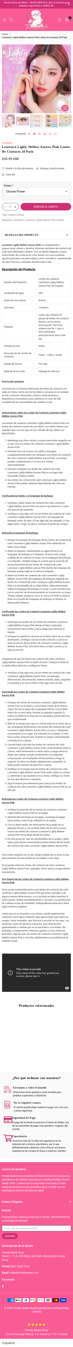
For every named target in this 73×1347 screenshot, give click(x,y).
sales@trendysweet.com (24, 1272)
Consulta (10, 174)
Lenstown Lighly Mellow (37, 220)
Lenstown (7, 142)
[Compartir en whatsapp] (50, 133)
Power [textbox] (8, 185)
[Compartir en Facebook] (29, 133)
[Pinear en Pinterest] (39, 133)
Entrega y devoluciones (51, 168)
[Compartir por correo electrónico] (55, 133)
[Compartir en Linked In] (44, 133)
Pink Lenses (57, 220)
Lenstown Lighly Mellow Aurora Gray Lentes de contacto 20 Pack (55, 1056)
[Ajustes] (59, 20)
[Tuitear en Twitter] (34, 133)
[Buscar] (11, 20)
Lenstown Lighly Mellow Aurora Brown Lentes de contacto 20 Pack (18, 1056)
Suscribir (10, 1236)
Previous (4, 79)
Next (68, 79)
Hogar (5, 34)
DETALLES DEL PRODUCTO (21, 235)
